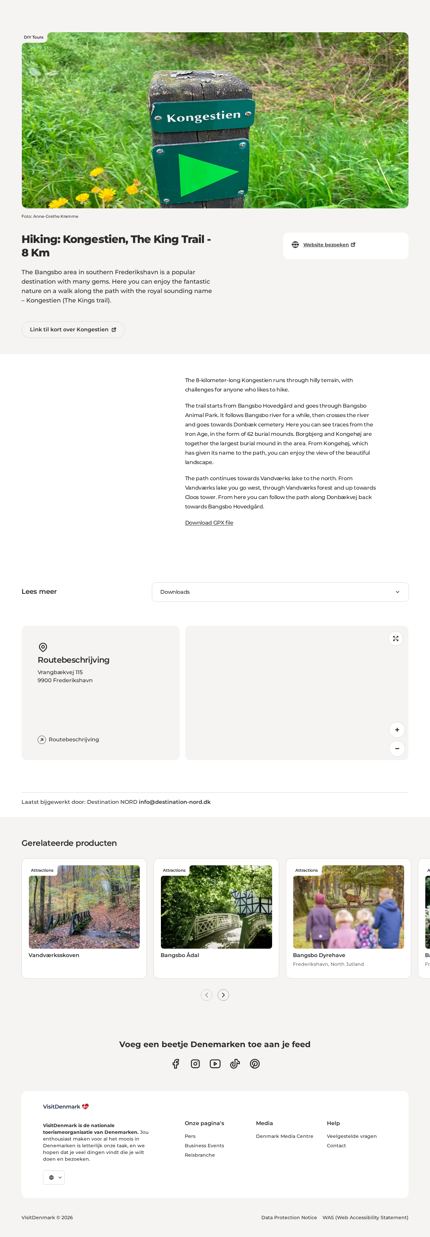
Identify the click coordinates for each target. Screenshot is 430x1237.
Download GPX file (209, 523)
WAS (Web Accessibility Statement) (365, 1217)
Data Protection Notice (289, 1217)
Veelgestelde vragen (352, 1136)
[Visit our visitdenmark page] (215, 1064)
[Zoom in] (397, 730)
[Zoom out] (397, 749)
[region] (296, 693)
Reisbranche (200, 1155)
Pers (190, 1136)
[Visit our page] (195, 1064)
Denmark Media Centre (284, 1136)
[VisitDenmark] (66, 1106)
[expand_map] (395, 638)
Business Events (204, 1146)
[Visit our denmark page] (175, 1064)
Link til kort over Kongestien (69, 329)
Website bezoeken (326, 245)
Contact (336, 1146)
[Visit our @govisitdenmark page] (235, 1064)
